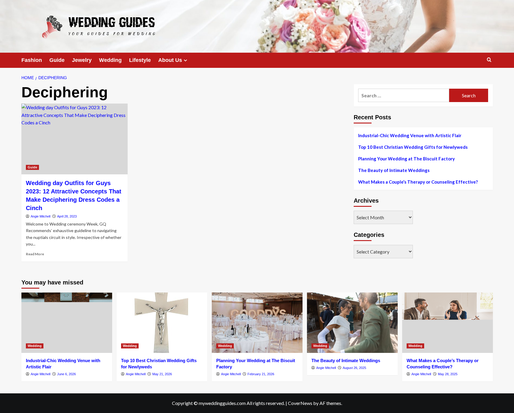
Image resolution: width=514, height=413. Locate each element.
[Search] (489, 60)
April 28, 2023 (67, 216)
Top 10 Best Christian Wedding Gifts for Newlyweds (413, 147)
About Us (170, 60)
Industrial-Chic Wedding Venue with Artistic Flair (409, 135)
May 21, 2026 (162, 374)
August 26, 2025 (354, 368)
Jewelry (82, 60)
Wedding (110, 60)
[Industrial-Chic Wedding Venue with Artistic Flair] (66, 322)
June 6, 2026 (66, 374)
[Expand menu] (185, 60)
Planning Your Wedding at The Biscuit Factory (406, 158)
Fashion (31, 60)
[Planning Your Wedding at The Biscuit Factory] (257, 322)
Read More (35, 254)
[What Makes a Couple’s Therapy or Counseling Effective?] (447, 322)
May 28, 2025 (447, 374)
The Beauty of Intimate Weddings (394, 170)
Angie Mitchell (40, 216)
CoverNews (300, 403)
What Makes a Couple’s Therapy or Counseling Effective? (418, 181)
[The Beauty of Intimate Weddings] (352, 322)
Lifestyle (140, 60)
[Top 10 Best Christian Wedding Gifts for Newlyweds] (162, 322)
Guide (57, 60)
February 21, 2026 (260, 374)
